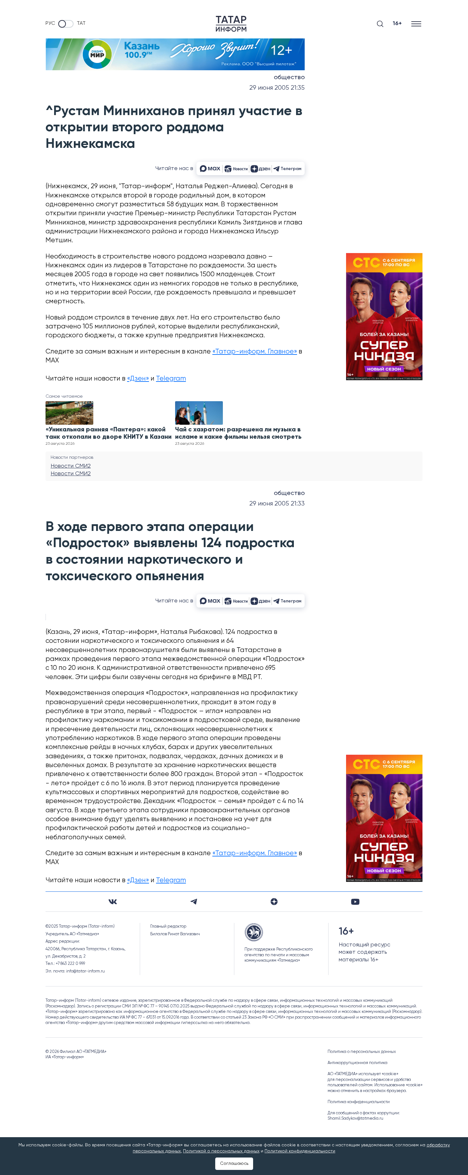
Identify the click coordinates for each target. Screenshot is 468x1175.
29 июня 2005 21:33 (277, 503)
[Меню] (416, 23)
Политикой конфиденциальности (300, 1151)
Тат (81, 23)
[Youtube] (355, 902)
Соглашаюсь (234, 1163)
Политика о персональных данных (362, 1052)
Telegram (171, 378)
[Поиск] (380, 24)
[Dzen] (274, 901)
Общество (289, 77)
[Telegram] (193, 902)
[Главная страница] (231, 24)
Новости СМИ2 (71, 466)
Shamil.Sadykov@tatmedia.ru (355, 1119)
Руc (50, 23)
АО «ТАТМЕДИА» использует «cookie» (363, 1074)
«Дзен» (138, 378)
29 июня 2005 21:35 (277, 88)
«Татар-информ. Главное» (254, 351)
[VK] (112, 901)
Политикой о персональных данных (221, 1151)
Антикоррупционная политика (357, 1063)
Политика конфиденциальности (359, 1102)
